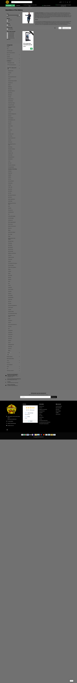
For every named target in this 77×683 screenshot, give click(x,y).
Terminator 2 (10, 320)
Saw (9, 283)
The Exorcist (10, 141)
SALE (7, 48)
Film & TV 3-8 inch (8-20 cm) (11, 65)
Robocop (9, 277)
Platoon (9, 269)
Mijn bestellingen (58, 407)
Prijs (7, 368)
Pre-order (8, 54)
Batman (9, 84)
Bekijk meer (8, 39)
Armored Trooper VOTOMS (12, 80)
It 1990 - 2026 (10, 187)
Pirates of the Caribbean (12, 267)
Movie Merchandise (11, 35)
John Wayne (10, 191)
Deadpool (9, 123)
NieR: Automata (10, 251)
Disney (9, 127)
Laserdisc (8, 56)
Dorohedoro (10, 129)
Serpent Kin (10, 287)
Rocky (9, 281)
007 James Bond (10, 70)
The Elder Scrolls (10, 133)
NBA (8, 354)
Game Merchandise (11, 34)
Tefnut (9, 318)
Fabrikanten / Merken (10, 370)
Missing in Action (10, 241)
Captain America (10, 98)
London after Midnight (11, 216)
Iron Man (9, 185)
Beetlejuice (10, 86)
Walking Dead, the (11, 344)
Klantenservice (41, 406)
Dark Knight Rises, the (11, 119)
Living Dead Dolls (11, 212)
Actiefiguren (9, 60)
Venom (9, 342)
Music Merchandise (11, 36)
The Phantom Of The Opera (12, 263)
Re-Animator (10, 275)
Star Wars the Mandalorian (12, 305)
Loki (8, 214)
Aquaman (9, 72)
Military (9, 230)
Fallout (9, 350)
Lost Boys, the (10, 220)
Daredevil (9, 115)
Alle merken (10, 19)
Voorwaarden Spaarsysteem (44, 423)
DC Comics (9, 121)
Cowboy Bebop (10, 109)
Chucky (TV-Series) (11, 104)
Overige (10, 25)
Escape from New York (11, 137)
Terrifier (9, 322)
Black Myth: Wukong (11, 90)
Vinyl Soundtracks (10, 364)
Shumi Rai (9, 291)
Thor (9, 328)
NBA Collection (10, 247)
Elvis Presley (10, 135)
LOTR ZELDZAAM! (9, 50)
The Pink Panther (11, 265)
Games (9, 352)
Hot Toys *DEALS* (11, 181)
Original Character (11, 257)
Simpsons (9, 293)
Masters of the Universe (12, 226)
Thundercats (10, 332)
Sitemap (40, 418)
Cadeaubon (18, 5)
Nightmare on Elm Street (12, 253)
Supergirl (9, 309)
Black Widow (10, 92)
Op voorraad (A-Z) (9, 58)
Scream (9, 285)
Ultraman (9, 340)
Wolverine (9, 348)
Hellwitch (9, 177)
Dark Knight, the (10, 117)
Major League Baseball (11, 222)
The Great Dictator (11, 167)
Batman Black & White (10, 358)
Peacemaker (10, 259)
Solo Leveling (10, 295)
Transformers (10, 334)
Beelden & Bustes (9, 356)
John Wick (9, 193)
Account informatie (59, 406)
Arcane (9, 78)
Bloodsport (10, 94)
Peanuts (9, 261)
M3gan (9, 236)
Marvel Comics (10, 224)
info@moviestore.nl (11, 425)
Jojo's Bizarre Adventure (12, 195)
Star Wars (9, 303)
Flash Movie (10, 150)
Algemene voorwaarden (43, 409)
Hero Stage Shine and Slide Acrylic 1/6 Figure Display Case (27, 45)
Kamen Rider (10, 201)
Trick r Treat (10, 336)
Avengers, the (10, 82)
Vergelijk (57, 412)
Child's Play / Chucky (11, 102)
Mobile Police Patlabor (11, 232)
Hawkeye (9, 175)
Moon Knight (10, 234)
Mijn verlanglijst (58, 410)
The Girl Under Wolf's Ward (12, 313)
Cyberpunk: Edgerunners (12, 113)
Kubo (9, 206)
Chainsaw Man (10, 100)
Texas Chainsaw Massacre (12, 324)
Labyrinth (9, 208)
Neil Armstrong (10, 249)
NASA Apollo (10, 245)
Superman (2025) (11, 311)
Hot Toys (9, 179)
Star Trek (9, 301)
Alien (9, 74)
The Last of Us (10, 210)
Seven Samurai (10, 289)
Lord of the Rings (11, 218)
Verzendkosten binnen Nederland (44, 422)
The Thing (9, 326)
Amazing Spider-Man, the (12, 76)
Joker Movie (10, 197)
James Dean (10, 189)
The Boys (9, 96)
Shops (8, 366)
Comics (8, 360)
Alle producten (58, 414)
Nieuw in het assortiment (11, 52)
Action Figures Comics (11, 62)
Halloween (10, 171)
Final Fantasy (10, 146)
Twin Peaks (10, 338)
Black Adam (10, 88)
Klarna (40, 414)
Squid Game (10, 299)
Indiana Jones (10, 183)
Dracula (9, 131)
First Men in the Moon (11, 148)
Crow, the (9, 111)
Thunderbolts (10, 330)
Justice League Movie (11, 199)
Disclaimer (41, 412)
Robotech (9, 279)
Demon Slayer (10, 125)
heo (9, 21)
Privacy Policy (41, 417)
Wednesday (10, 346)
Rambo (9, 273)
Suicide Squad (10, 307)
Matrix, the (10, 228)
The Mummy (10, 243)
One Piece (9, 255)
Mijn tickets (57, 409)
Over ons (40, 407)
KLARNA (8, 46)
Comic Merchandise (11, 32)
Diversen (8, 362)
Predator (9, 271)
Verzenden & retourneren (43, 420)
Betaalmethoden (42, 410)
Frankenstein (10, 154)
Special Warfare (10, 297)
